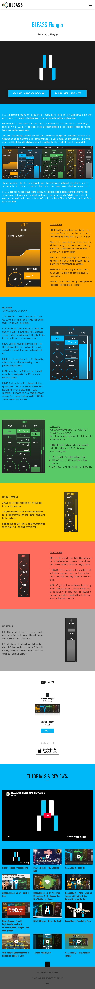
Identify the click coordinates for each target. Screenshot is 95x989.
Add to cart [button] (47, 730)
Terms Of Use (51, 978)
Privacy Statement (38, 978)
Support (60, 978)
